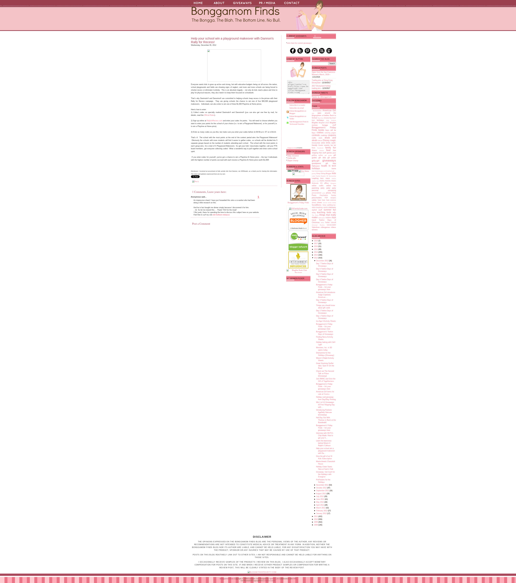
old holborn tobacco (221, 215)
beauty (326, 118)
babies (326, 115)
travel (314, 220)
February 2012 (322, 511)
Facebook (320, 148)
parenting (315, 188)
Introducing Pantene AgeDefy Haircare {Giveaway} (324, 412)
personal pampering (324, 190)
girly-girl (315, 161)
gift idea (322, 158)
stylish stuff (317, 210)
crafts (314, 138)
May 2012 (320, 502)
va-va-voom (331, 225)
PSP (326, 198)
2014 (316, 252)
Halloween (316, 166)
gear (334, 153)
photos (328, 193)
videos (333, 227)
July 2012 (320, 496)
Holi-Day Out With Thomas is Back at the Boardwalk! (326, 420)
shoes (314, 202)
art (323, 115)
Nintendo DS (317, 183)
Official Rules (209, 115)
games (329, 153)
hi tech (332, 166)
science (333, 200)
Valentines (316, 227)
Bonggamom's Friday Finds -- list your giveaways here (324, 287)
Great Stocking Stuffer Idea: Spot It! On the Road (325, 365)
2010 (316, 519)
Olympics (333, 183)
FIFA (294, 579)
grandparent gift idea (324, 163)
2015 (316, 249)
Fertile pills (291, 158)
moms (322, 181)
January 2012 (321, 513)
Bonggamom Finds (292, 147)
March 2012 (321, 508)
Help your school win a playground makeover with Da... (325, 450)
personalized (316, 193)
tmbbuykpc (321, 217)
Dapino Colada (269, 581)
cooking (324, 135)
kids (334, 173)
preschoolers (317, 198)
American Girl (329, 110)
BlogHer (315, 123)
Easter (320, 145)
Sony (324, 205)
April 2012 (320, 505)
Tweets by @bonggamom (322, 97)
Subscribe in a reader (297, 105)
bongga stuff (329, 125)
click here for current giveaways (299, 43)
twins (322, 222)
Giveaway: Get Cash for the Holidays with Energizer (325, 474)
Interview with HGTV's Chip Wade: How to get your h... (324, 435)
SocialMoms (316, 205)
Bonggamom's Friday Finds (298, 203)
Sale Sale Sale (323, 200)
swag (314, 212)
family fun (330, 148)
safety (314, 200)
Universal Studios (318, 225)
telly (334, 212)
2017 (316, 244)
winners (315, 230)
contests (316, 135)
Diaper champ (292, 161)
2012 (316, 258)
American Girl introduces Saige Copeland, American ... (325, 294)
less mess (325, 178)
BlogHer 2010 (324, 123)
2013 (316, 255)
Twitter (327, 222)
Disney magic (329, 140)
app (313, 113)
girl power (331, 158)
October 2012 (321, 488)
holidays (316, 168)
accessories (317, 110)
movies (328, 181)
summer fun (330, 210)
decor (320, 140)
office (326, 183)
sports (325, 207)
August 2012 (321, 494)
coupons (332, 135)
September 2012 (322, 491)
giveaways (329, 160)
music (333, 181)
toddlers (329, 217)
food (328, 150)
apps (319, 113)
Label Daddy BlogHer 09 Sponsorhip (324, 176)
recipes (333, 198)
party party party (328, 188)
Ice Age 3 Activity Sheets (326, 321)
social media (332, 202)
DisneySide (316, 143)
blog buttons (331, 120)
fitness (314, 150)
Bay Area (321, 118)
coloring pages (330, 133)
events (326, 145)
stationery (332, 207)
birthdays (320, 120)
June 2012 (320, 499)
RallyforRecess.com (214, 121)
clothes (320, 132)
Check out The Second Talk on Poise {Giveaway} (325, 373)
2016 (316, 246)
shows (319, 203)
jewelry (314, 173)
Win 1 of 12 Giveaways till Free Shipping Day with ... (325, 404)
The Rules (315, 215)
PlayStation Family (328, 195)
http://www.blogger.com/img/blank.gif (323, 171)
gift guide (328, 155)
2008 (316, 525)
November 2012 (322, 485)
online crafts (317, 186)
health (324, 166)
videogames (325, 227)
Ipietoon (272, 579)
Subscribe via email (296, 108)
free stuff (322, 153)
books (321, 130)
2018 (316, 241)
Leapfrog (315, 178)
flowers (322, 150)
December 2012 (322, 261)
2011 (316, 516)
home (334, 168)
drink (323, 143)
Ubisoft (333, 222)
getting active (317, 155)
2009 (316, 522)
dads (320, 138)
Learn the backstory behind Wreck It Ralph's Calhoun (324, 443)
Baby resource (293, 156)
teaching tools (324, 212)
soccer (325, 202)
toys (334, 217)
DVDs (328, 143)
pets (323, 193)
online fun (331, 186)
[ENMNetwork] (298, 268)
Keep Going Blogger (324, 173)
